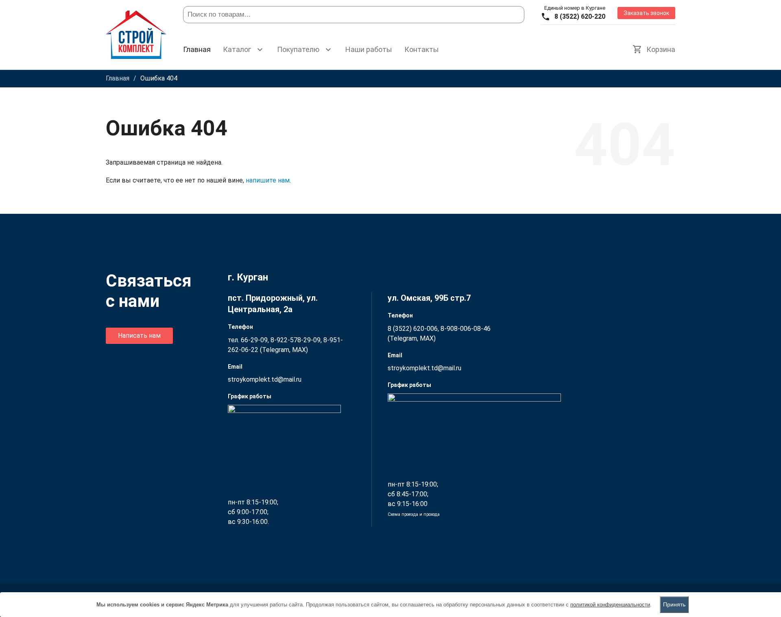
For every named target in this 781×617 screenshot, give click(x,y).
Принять (674, 604)
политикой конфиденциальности (610, 605)
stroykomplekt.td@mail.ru (264, 379)
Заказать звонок (646, 13)
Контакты (421, 49)
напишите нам (268, 180)
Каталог (237, 49)
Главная (197, 49)
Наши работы (368, 49)
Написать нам (139, 335)
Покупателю (298, 49)
